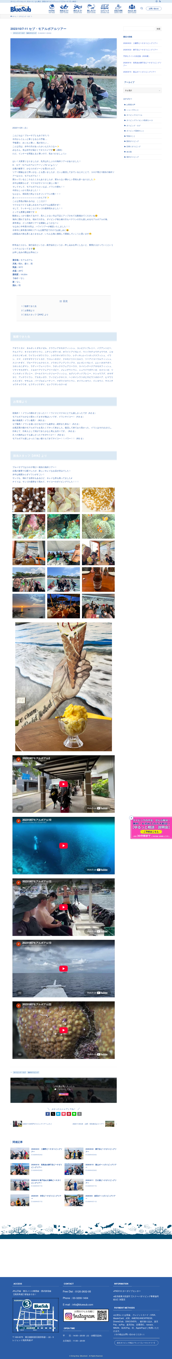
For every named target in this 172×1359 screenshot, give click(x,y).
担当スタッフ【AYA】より (36, 314)
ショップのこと (132, 110)
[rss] (160, 1)
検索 (158, 28)
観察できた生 (31, 306)
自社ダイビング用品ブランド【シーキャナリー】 (136, 1343)
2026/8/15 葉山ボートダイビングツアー (139, 71)
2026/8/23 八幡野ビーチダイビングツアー (140, 43)
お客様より (30, 310)
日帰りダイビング (133, 146)
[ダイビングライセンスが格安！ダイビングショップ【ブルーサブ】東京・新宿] (20, 8)
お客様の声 (130, 104)
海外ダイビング (31, 33)
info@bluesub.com (82, 1304)
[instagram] (156, 1)
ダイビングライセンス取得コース (139, 120)
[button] (48, 1114)
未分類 (129, 151)
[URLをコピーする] (79, 1114)
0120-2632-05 (83, 1291)
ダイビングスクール (134, 115)
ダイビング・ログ (18, 33)
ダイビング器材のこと (135, 130)
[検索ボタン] (141, 8)
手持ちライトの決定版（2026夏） (136, 56)
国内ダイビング (132, 141)
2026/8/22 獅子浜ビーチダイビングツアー (140, 49)
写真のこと (130, 136)
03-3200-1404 (80, 1298)
